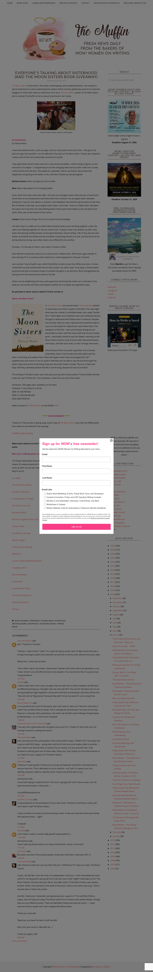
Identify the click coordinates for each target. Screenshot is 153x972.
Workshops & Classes (56, 504)
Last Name (47, 478)
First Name (47, 466)
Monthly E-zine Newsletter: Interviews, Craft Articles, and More (73, 500)
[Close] (111, 440)
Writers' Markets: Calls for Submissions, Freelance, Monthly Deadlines (76, 508)
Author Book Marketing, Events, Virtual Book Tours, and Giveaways (75, 493)
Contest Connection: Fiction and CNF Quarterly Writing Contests (74, 497)
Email (44, 454)
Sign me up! (76, 527)
